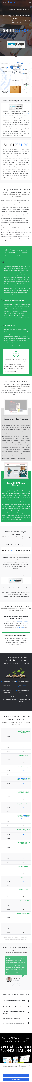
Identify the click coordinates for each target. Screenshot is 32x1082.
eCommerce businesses (22, 621)
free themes (26, 491)
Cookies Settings (16, 1071)
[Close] (29, 1065)
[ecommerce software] (8, 2)
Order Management (22, 778)
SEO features (20, 627)
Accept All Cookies (16, 1079)
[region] (16, 1072)
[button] (14, 984)
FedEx (24, 815)
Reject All (16, 1075)
